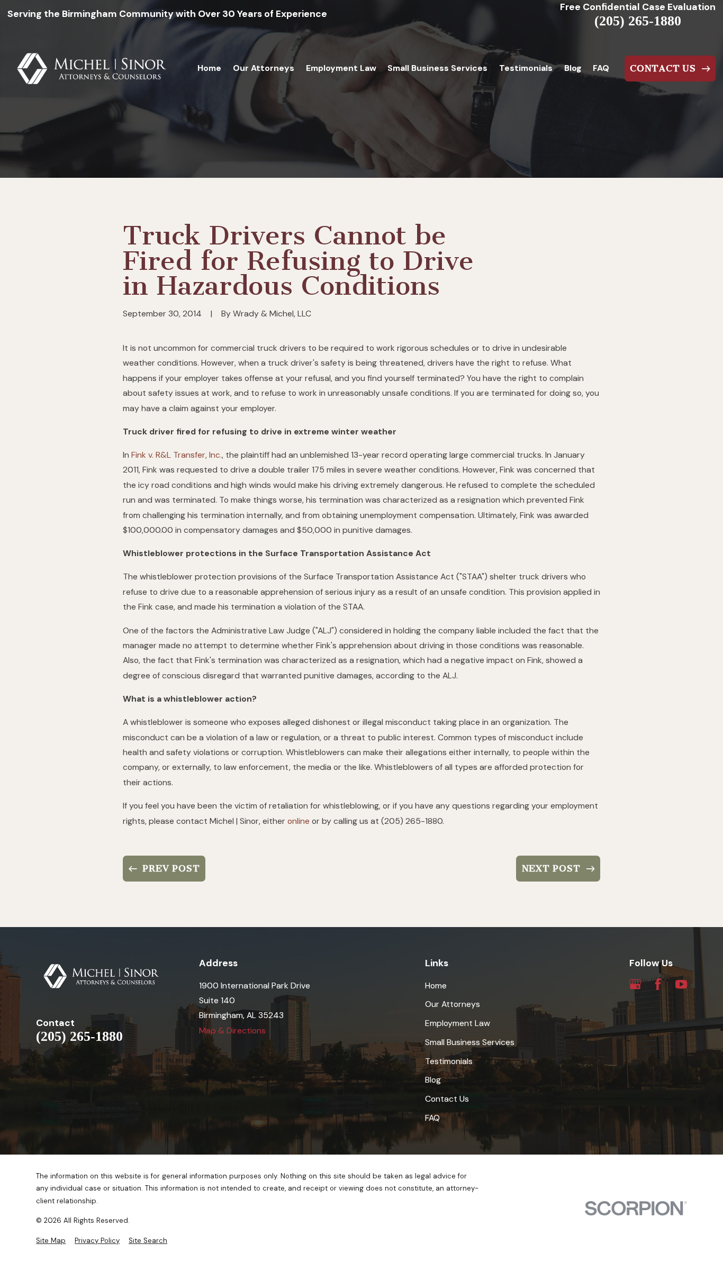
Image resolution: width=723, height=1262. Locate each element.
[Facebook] (658, 984)
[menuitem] (51, 1240)
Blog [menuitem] (573, 68)
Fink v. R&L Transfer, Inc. (176, 454)
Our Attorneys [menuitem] (263, 68)
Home (436, 985)
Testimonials (449, 1061)
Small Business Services (469, 1042)
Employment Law (457, 1023)
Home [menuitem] (209, 68)
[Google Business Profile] (635, 984)
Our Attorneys (452, 1004)
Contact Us (447, 1098)
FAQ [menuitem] (601, 68)
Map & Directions (232, 1030)
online (298, 821)
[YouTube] (681, 984)
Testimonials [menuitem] (526, 68)
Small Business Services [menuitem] (437, 68)
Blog (433, 1079)
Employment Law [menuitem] (341, 68)
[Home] (91, 69)
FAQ (432, 1117)
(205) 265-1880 (637, 21)
